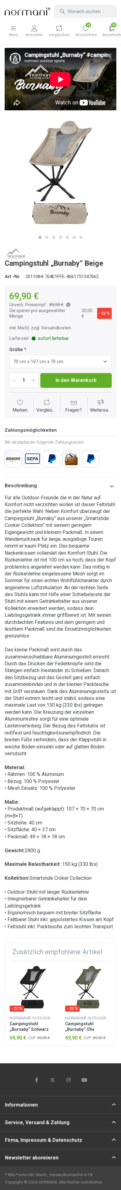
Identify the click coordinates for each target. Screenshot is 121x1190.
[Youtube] (85, 1080)
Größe (16, 349)
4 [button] (60, 237)
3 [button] (53, 237)
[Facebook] (36, 1080)
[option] (60, 176)
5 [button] (67, 237)
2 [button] (46, 237)
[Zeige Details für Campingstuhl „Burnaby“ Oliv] (88, 989)
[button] (67, 304)
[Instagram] (68, 1080)
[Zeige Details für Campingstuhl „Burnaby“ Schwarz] (33, 989)
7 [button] (81, 237)
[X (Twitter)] (52, 1080)
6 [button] (74, 237)
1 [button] (40, 237)
